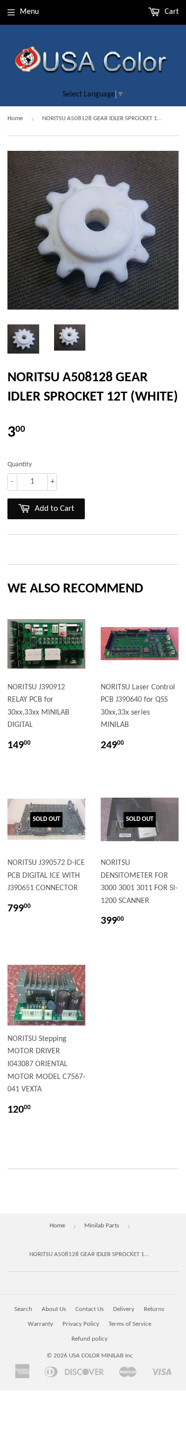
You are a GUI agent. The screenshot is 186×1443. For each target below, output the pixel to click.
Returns (154, 1309)
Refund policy (89, 1339)
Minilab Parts (101, 1225)
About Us (54, 1309)
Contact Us (89, 1309)
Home (15, 118)
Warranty (40, 1324)
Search (23, 1309)
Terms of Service (130, 1324)
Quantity (19, 464)
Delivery (123, 1309)
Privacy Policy (80, 1324)
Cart (171, 12)
